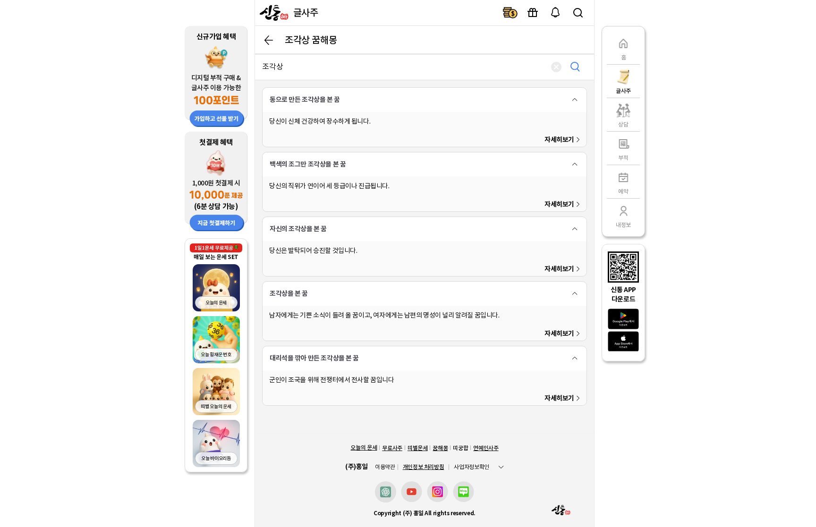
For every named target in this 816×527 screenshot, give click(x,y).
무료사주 (392, 448)
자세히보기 (559, 139)
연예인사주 (485, 448)
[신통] (273, 13)
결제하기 (510, 12)
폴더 (574, 99)
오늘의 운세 (363, 447)
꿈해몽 (440, 448)
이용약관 (385, 467)
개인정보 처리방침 (423, 466)
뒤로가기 (268, 40)
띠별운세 (418, 448)
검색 (578, 12)
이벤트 (532, 12)
